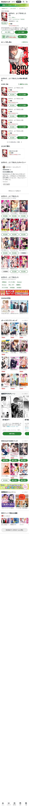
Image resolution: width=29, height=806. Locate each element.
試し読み (4, 23)
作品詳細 (23, 253)
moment (22, 19)
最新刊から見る (24, 84)
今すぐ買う (8, 32)
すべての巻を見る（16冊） (14, 142)
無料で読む (12, 433)
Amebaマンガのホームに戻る (14, 530)
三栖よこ (13, 17)
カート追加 (21, 32)
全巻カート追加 (22, 36)
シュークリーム (16, 19)
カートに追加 (22, 94)
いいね (7, 184)
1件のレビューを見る (13, 191)
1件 (17, 21)
